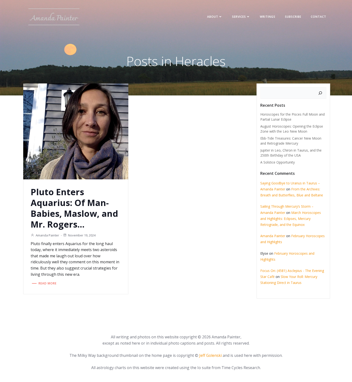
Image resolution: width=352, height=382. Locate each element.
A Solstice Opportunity (277, 162)
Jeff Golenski (210, 355)
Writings (267, 17)
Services (239, 17)
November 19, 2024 (82, 235)
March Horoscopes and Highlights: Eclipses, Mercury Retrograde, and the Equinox (290, 218)
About (212, 17)
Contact (318, 17)
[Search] (320, 93)
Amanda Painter (47, 235)
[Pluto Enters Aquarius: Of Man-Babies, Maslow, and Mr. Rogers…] (75, 131)
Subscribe (293, 17)
